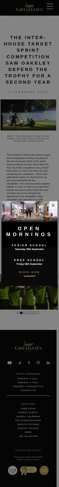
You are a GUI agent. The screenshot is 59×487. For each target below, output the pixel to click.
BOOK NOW (29, 272)
